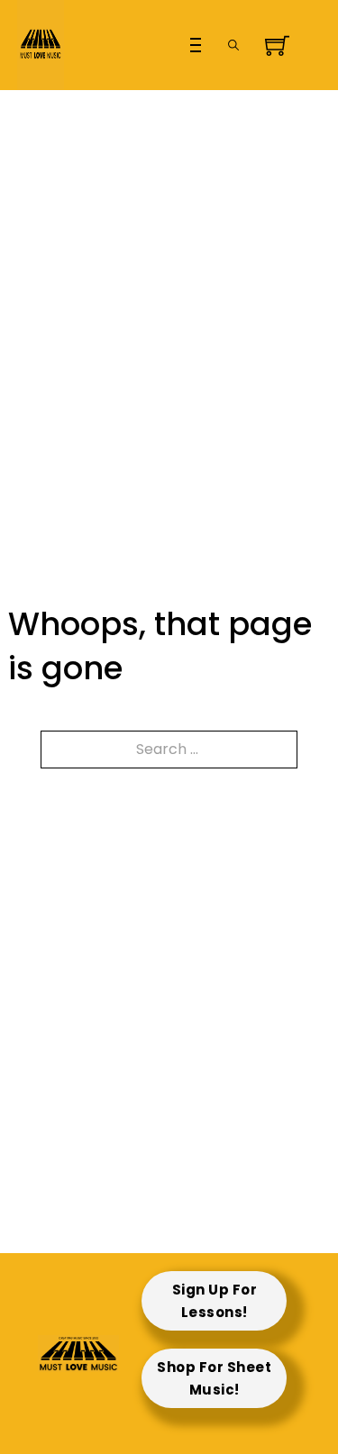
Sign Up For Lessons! (215, 1301)
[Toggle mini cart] (271, 45)
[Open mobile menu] (195, 45)
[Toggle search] (233, 45)
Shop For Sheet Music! (214, 1379)
